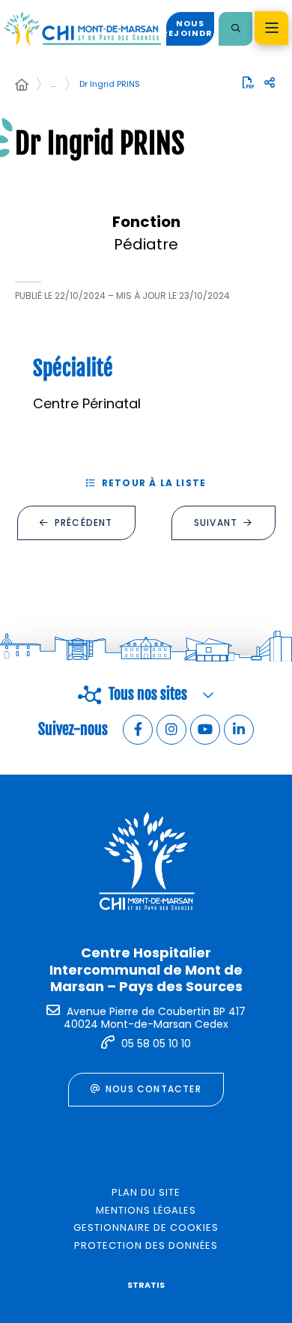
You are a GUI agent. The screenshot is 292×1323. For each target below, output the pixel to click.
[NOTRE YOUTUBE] (205, 730)
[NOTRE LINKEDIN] (239, 730)
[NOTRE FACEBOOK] (138, 730)
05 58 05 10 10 (156, 1043)
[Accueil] (21, 85)
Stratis (146, 1285)
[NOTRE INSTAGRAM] (171, 730)
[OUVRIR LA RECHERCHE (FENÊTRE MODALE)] (235, 29)
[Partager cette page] (269, 83)
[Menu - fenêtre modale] (271, 28)
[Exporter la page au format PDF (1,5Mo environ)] (248, 82)
